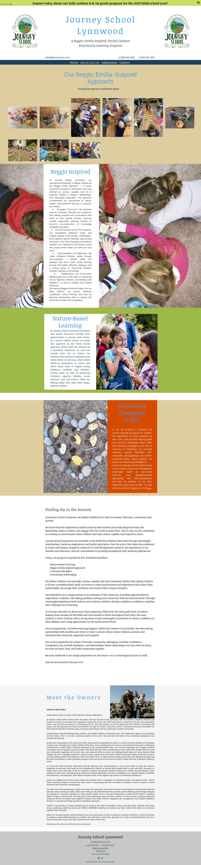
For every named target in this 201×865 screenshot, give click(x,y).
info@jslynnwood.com (57, 57)
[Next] (188, 105)
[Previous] (13, 105)
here (149, 488)
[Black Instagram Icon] (98, 858)
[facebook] (102, 858)
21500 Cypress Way (100, 848)
